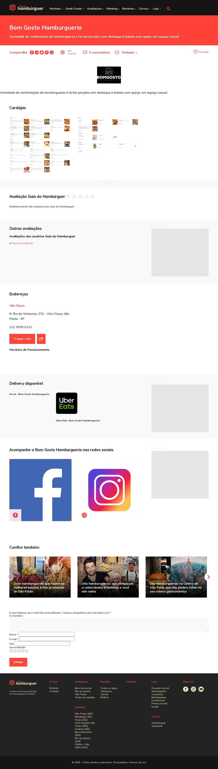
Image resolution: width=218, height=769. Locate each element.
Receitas (105, 681)
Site (11, 643)
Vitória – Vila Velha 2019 (82, 746)
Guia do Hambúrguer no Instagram (193, 689)
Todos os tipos (108, 688)
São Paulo (81, 694)
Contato (54, 691)
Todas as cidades (85, 697)
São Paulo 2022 (84, 713)
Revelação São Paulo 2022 (83, 718)
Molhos (104, 697)
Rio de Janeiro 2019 (83, 740)
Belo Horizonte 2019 (83, 734)
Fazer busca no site (168, 8)
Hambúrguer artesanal (159, 724)
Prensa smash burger (160, 705)
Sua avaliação (17, 647)
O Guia (53, 681)
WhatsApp (52, 52)
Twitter (42, 52)
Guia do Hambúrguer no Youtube (201, 689)
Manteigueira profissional (159, 699)
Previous (9, 577)
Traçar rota (22, 339)
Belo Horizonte (83, 688)
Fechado (128, 52)
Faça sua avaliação (22, 243)
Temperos (106, 691)
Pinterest (47, 52)
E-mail (37, 52)
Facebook (32, 52)
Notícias (53, 688)
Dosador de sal (160, 688)
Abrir (41, 339)
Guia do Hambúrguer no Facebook (185, 689)
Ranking (80, 707)
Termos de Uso (137, 762)
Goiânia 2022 (82, 729)
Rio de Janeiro (83, 691)
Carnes (104, 694)
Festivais (131, 681)
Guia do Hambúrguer (26, 7)
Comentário (16, 615)
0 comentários (99, 52)
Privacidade (120, 762)
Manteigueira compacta (159, 693)
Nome (13, 634)
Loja (154, 681)
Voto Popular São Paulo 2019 (85, 724)
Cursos (156, 716)
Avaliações (81, 681)
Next (208, 577)
